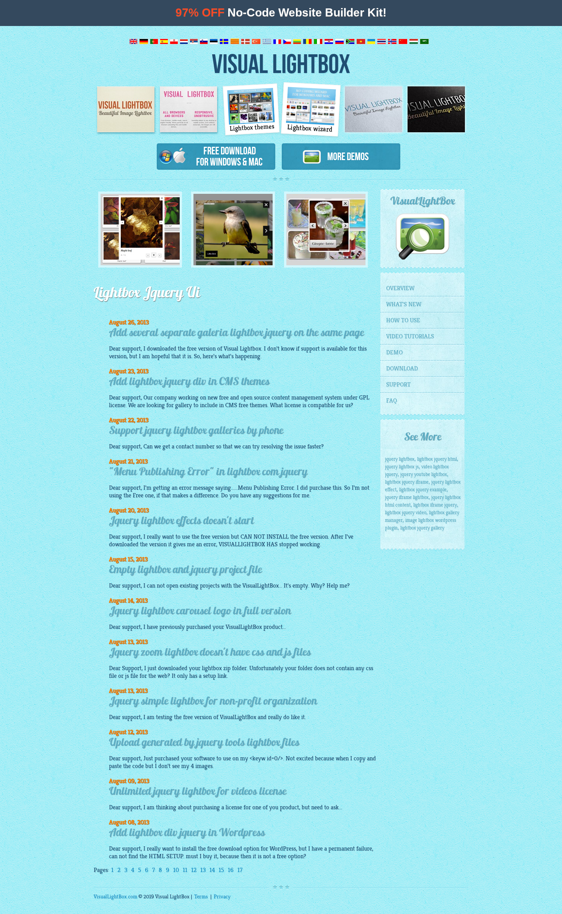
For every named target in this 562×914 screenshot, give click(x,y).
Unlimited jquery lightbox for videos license (197, 792)
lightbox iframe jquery (435, 505)
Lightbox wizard (310, 128)
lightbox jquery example (423, 490)
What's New (403, 304)
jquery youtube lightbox (423, 474)
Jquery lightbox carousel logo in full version (200, 611)
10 (176, 870)
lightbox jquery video (405, 513)
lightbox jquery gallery (422, 528)
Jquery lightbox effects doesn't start (181, 521)
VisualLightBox (260, 585)
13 (203, 870)
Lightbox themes (252, 127)
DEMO (394, 352)
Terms (201, 896)
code (138, 766)
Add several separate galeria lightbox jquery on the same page (236, 333)
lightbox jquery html (437, 459)
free (188, 717)
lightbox (212, 668)
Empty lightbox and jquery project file (185, 570)
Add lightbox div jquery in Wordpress (187, 833)
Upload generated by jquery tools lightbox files (204, 743)
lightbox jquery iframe (407, 482)
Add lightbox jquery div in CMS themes (189, 382)
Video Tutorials (410, 336)
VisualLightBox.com (115, 896)
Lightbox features (188, 109)
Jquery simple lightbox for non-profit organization (213, 701)
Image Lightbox (125, 109)
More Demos (345, 156)
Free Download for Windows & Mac (229, 156)
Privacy (222, 896)
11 (185, 870)
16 (231, 870)
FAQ (391, 400)
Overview (400, 288)
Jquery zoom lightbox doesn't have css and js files (210, 653)
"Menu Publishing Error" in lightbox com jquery (208, 472)
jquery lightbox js (402, 467)
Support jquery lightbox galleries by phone (196, 431)
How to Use (403, 320)
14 (212, 870)
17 (239, 870)
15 (221, 870)
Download (402, 368)
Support (398, 384)
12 (194, 870)
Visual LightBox (281, 63)
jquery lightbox (399, 459)
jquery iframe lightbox (407, 497)
